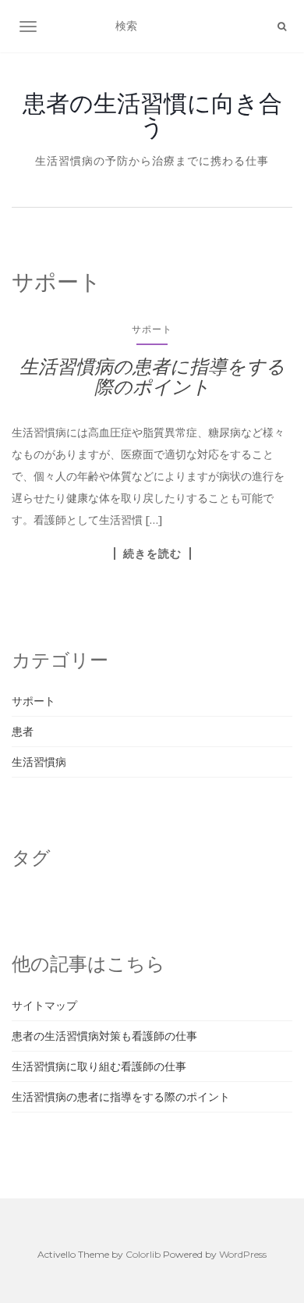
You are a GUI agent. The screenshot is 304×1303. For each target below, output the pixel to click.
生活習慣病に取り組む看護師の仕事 (99, 1066)
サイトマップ (44, 1006)
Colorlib (143, 1254)
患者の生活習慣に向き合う (152, 114)
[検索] (281, 26)
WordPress (243, 1254)
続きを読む (152, 553)
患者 (23, 731)
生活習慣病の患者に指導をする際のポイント (152, 376)
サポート (152, 329)
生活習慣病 (39, 762)
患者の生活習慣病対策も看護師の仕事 (104, 1036)
